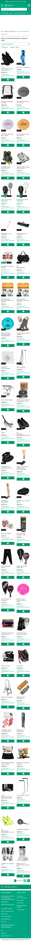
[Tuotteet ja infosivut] (2, 5)
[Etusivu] (9, 5)
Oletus (17, 47)
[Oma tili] (26, 5)
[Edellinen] (24, 880)
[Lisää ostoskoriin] (7, 79)
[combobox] (15, 9)
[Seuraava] (28, 880)
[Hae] (28, 9)
